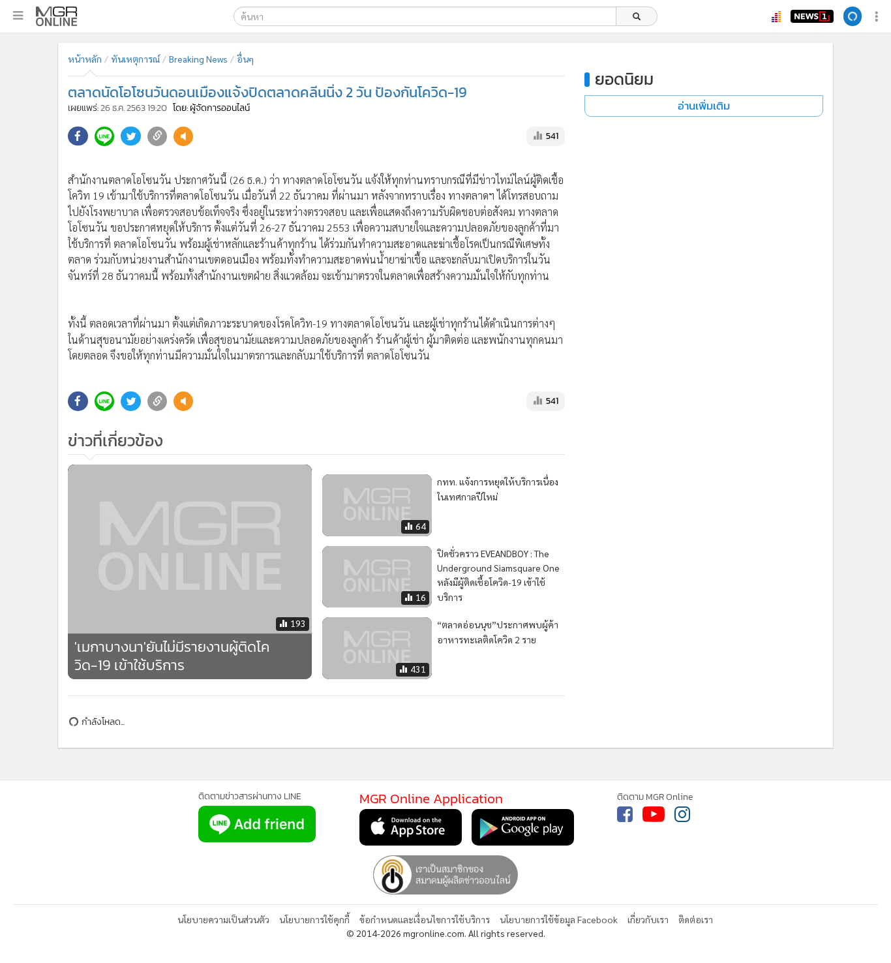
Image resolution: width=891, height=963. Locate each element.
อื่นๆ (245, 59)
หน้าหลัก (85, 59)
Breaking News (198, 59)
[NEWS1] (812, 16)
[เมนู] (18, 16)
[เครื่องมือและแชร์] (877, 16)
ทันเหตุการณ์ (135, 59)
